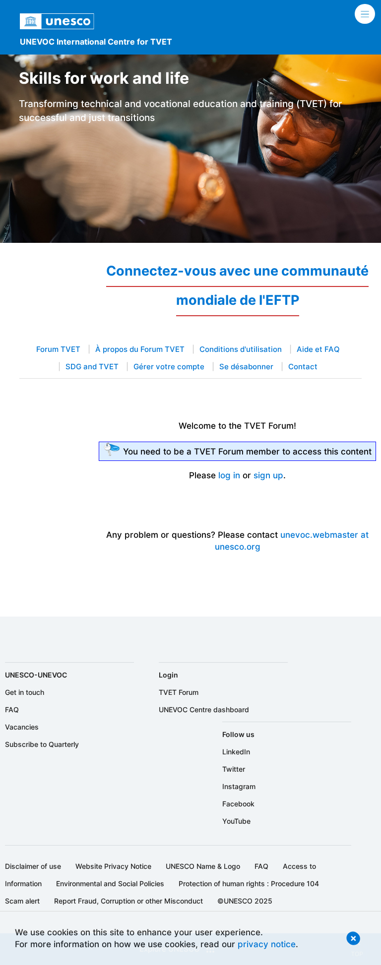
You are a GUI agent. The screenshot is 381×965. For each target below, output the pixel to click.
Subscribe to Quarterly (42, 744)
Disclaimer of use (33, 866)
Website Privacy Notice (113, 866)
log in (229, 475)
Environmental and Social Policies (110, 883)
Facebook (238, 803)
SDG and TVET (92, 366)
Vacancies (22, 727)
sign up (268, 475)
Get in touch (24, 692)
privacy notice (267, 944)
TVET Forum (178, 692)
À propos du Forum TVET (140, 349)
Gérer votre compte (168, 366)
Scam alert (22, 901)
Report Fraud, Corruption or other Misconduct (128, 901)
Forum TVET (58, 349)
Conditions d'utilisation (240, 349)
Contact (303, 366)
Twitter (233, 769)
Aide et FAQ (318, 349)
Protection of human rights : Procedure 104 (249, 883)
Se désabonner (246, 366)
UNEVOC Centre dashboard (204, 709)
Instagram (238, 786)
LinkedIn (236, 751)
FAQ (12, 709)
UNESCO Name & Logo (203, 866)
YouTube (236, 821)
